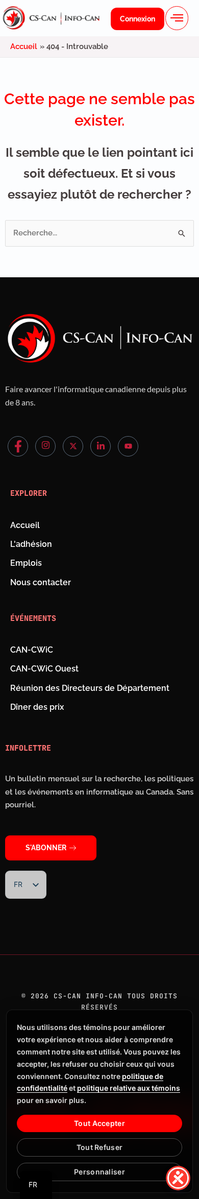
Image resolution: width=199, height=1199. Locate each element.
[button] (176, 18)
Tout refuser (99, 1147)
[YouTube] (128, 446)
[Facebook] (18, 446)
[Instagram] (45, 446)
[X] (73, 446)
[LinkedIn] (100, 446)
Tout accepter (99, 1123)
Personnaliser (99, 1171)
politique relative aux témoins (128, 1088)
